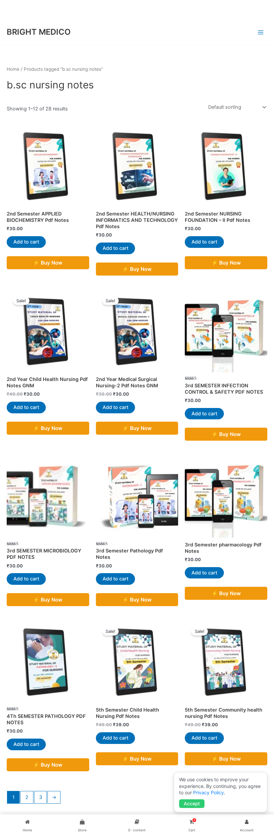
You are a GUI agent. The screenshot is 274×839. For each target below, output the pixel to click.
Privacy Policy (208, 792)
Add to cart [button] (26, 242)
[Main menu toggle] (260, 32)
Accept (192, 803)
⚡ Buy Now (47, 263)
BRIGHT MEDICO (39, 32)
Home (13, 69)
